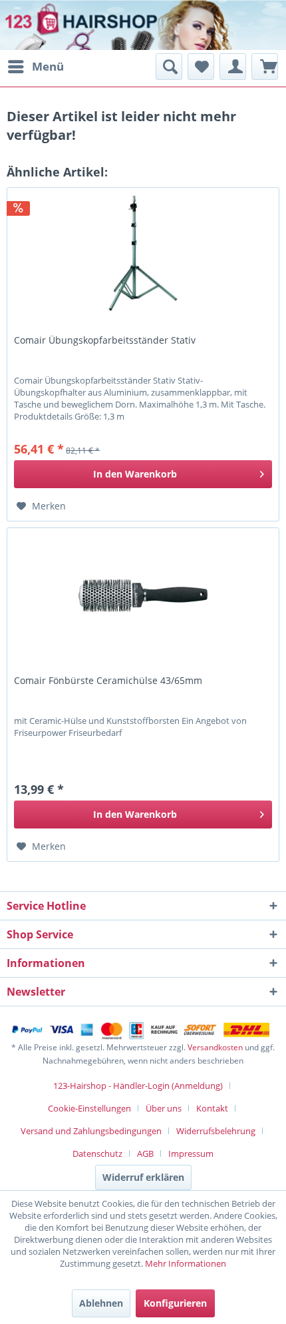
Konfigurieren (175, 1303)
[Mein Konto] (232, 66)
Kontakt (212, 1108)
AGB (145, 1153)
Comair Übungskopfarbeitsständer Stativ (105, 340)
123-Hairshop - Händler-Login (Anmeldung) (138, 1086)
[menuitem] (35, 66)
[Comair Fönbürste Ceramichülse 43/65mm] (143, 595)
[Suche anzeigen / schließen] (169, 66)
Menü (48, 66)
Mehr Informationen (185, 1263)
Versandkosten (215, 1047)
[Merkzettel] (201, 66)
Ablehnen (101, 1303)
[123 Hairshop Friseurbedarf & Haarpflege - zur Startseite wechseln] (51, 26)
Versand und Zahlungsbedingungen (91, 1131)
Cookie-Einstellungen (89, 1108)
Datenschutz (97, 1153)
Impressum (191, 1153)
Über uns (164, 1108)
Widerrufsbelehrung (215, 1131)
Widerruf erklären (143, 1177)
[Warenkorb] (264, 66)
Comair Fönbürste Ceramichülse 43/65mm (108, 681)
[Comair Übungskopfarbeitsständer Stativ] (143, 254)
